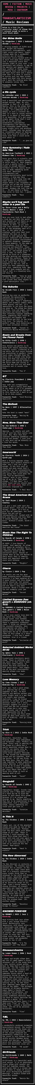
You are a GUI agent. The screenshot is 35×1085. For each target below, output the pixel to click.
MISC (10, 9)
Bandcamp (16, 43)
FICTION (16, 3)
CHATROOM (22, 9)
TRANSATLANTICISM (16, 18)
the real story (14, 485)
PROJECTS (22, 6)
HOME (5, 3)
